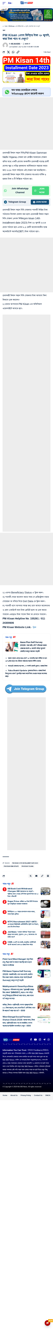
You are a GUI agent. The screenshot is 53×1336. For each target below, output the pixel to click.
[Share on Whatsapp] (13, 52)
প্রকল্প (6, 26)
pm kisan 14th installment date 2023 (25, 863)
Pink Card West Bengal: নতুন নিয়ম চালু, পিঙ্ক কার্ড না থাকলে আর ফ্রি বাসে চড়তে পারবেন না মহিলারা (18, 962)
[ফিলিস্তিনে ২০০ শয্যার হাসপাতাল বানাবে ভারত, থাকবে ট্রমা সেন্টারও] (45, 914)
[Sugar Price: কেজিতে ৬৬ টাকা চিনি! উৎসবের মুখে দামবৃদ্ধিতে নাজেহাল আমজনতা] (45, 904)
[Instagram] (40, 1040)
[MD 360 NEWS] (26, 3)
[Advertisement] (26, 123)
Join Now (42, 190)
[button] (5, 3)
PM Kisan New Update (11, 866)
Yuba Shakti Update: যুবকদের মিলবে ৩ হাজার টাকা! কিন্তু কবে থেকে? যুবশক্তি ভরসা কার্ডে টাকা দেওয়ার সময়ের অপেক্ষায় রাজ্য (26, 673)
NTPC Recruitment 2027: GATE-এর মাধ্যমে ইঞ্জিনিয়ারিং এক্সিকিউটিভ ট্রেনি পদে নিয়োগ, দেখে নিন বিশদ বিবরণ (23, 924)
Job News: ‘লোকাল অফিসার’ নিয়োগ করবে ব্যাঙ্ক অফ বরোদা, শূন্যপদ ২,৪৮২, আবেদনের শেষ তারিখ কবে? (22, 934)
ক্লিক (34, 627)
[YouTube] (35, 1040)
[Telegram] (44, 1040)
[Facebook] (31, 1040)
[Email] (36, 876)
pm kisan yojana (27, 866)
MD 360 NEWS (15, 44)
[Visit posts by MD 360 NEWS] (5, 45)
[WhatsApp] (48, 1040)
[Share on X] (8, 52)
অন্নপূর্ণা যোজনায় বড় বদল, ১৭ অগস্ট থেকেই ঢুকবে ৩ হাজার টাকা (27, 665)
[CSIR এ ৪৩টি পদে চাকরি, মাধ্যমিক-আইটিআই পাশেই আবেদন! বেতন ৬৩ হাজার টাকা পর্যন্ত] (45, 944)
